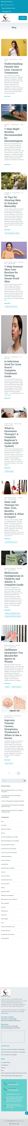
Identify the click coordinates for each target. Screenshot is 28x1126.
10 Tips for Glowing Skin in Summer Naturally (12, 201)
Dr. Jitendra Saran (5, 1062)
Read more (7, 96)
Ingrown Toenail (8, 716)
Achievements (4, 1065)
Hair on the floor (5, 876)
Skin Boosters (4, 911)
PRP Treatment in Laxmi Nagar (9, 1054)
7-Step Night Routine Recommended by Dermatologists (13, 134)
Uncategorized (7, 192)
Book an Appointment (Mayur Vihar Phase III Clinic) (14, 1073)
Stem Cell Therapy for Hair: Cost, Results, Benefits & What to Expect (14, 509)
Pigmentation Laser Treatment (9, 899)
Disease (3, 1067)
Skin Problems (4, 918)
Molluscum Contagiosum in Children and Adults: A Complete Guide (13, 578)
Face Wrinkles (4, 864)
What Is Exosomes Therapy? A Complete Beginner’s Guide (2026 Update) (11, 437)
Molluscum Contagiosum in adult (12, 613)
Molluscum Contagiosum (10, 568)
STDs (2, 922)
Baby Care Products (6, 829)
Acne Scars (6, 357)
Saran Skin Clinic (11, 1120)
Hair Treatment (5, 883)
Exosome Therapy (8, 423)
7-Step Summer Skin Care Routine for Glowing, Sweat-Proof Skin (13, 274)
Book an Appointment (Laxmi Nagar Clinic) (11, 1075)
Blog (2, 1070)
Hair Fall (6, 59)
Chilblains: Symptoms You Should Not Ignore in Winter (13, 655)
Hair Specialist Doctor (6, 879)
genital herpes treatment (7, 868)
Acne (2, 821)
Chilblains (7, 686)
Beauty (3, 833)
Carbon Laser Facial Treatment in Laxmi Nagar (13, 1049)
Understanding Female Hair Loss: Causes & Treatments (13, 68)
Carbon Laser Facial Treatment (9, 852)
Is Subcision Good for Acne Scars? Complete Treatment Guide (12, 369)
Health (3, 887)
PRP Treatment (5, 903)
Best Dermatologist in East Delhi (9, 837)
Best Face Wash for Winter (8, 844)
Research (3, 907)
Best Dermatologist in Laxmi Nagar (10, 840)
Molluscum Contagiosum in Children (13, 616)
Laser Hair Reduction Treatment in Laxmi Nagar (13, 1052)
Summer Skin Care (5, 930)
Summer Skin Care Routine (10, 262)
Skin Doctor (7, 124)
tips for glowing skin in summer (12, 233)
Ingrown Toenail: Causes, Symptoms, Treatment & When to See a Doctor (12, 729)
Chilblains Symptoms (9, 645)
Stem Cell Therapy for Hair (10, 497)
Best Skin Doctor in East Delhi (8, 848)
